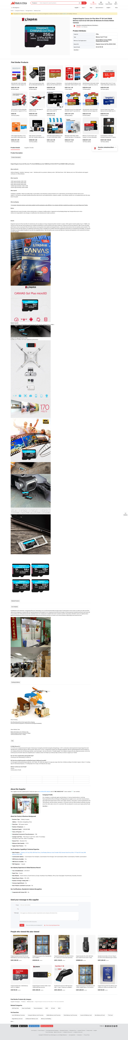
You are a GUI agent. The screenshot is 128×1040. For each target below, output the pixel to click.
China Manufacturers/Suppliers (52, 1030)
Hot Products (34, 1030)
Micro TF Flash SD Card (77, 852)
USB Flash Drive (36, 852)
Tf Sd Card (110, 1015)
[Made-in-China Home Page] (19, 3)
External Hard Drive (66, 852)
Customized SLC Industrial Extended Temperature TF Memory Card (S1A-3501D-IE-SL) (108, 136)
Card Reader (44, 852)
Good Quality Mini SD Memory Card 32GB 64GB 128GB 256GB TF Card (73, 84)
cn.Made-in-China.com (77, 1032)
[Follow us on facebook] (106, 1026)
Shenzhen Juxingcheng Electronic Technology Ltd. (87, 25)
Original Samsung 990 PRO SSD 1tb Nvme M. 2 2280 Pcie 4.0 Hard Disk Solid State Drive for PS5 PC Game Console (63, 957)
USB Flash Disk (15, 1008)
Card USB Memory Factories (18, 1015)
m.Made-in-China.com (67, 1032)
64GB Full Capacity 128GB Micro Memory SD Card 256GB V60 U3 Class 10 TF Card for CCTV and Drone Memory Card (54, 84)
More (12, 1021)
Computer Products (19, 10)
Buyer (83, 7)
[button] (79, 3)
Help (91, 7)
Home (12, 10)
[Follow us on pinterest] (114, 1026)
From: (17, 905)
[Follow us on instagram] (110, 1026)
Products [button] (34, 3)
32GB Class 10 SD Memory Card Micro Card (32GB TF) (54, 110)
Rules (116, 7)
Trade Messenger (34, 1026)
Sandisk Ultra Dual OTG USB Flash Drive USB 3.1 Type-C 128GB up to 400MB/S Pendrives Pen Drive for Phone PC (63, 987)
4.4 (100, 149)
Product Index (89, 1030)
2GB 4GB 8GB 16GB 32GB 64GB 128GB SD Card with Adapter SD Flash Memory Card (90, 110)
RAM (21, 854)
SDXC (59, 1008)
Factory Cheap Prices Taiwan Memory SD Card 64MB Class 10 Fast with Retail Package (108, 110)
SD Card (27, 852)
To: (18, 909)
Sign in (115, 4)
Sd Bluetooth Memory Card (32, 1018)
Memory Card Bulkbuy (46, 1018)
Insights (95, 1030)
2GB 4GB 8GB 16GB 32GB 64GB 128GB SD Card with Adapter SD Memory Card (18, 84)
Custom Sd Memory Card (86, 1015)
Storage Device (29, 10)
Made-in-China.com (58, 1032)
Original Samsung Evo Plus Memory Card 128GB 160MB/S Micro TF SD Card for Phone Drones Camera (85, 987)
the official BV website (44, 791)
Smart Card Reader (26, 1008)
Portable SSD (57, 852)
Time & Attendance (38, 1008)
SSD (31, 852)
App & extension (99, 7)
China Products (41, 1030)
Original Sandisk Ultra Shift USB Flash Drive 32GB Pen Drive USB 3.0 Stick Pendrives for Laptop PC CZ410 (84, 957)
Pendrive (23, 852)
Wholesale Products (64, 1030)
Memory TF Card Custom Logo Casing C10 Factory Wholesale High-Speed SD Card (90, 136)
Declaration (79, 1034)
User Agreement (72, 1034)
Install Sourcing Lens (47, 1026)
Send (22, 925)
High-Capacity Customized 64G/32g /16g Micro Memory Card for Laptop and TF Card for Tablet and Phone (37, 136)
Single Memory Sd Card (17, 1018)
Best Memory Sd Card (100, 1015)
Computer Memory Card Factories (35, 1015)
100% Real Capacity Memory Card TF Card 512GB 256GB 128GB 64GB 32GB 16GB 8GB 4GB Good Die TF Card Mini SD (54, 136)
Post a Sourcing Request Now (52, 925)
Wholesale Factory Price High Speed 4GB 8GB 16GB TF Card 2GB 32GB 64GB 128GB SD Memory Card (73, 110)
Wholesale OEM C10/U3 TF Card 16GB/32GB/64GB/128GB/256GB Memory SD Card (108, 84)
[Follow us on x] (108, 1026)
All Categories (16, 7)
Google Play (23, 1026)
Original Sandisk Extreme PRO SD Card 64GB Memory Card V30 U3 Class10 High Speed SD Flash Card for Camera (20, 957)
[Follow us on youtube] (112, 1026)
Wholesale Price (73, 1030)
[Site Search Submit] (84, 3)
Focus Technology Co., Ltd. (53, 1034)
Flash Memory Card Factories (70, 1015)
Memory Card (37, 10)
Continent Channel (81, 1030)
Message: (16, 913)
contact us (65, 13)
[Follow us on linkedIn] (116, 1026)
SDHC (46, 1008)
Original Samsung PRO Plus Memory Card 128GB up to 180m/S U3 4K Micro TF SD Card (107, 987)
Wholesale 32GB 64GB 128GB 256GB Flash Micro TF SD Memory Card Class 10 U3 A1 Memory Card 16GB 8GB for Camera (73, 136)
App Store (14, 1026)
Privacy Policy (86, 1034)
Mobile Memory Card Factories (54, 1015)
